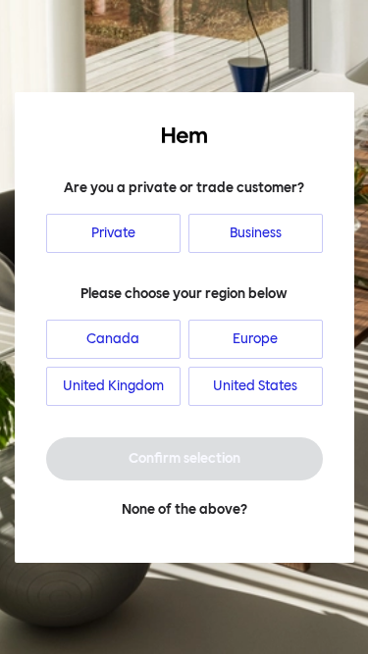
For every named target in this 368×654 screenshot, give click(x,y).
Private (113, 233)
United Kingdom (113, 385)
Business (256, 233)
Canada (112, 338)
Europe (255, 338)
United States (255, 385)
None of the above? (184, 509)
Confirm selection (184, 458)
